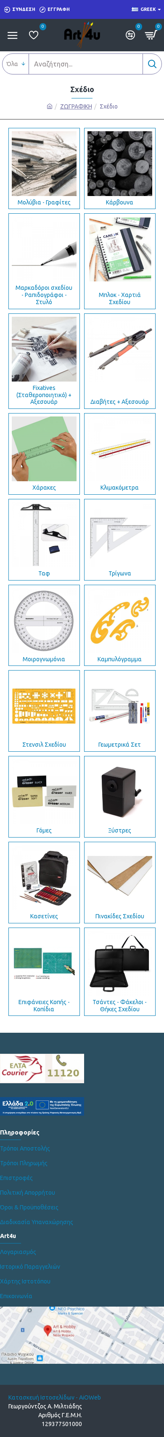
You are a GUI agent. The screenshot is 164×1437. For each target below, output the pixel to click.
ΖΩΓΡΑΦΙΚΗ (76, 106)
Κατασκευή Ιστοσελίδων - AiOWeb (54, 1397)
